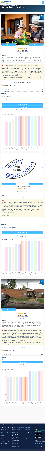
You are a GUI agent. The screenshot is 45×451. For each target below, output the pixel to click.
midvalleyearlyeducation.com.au (10, 230)
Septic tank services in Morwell (28, 433)
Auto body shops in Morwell (5, 430)
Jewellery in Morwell (15, 435)
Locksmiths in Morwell (15, 438)
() (25, 48)
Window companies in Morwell (28, 439)
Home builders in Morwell (16, 430)
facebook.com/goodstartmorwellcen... (11, 101)
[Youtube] (41, 443)
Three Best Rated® (21, 449)
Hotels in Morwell (16, 432)
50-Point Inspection (40, 9)
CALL (9, 44)
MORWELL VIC (8, 5)
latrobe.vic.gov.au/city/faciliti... (10, 359)
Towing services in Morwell (28, 436)
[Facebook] (35, 443)
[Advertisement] (22, 415)
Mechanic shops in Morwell (16, 444)
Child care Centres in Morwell (5, 433)
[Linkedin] (35, 444)
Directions (26, 51)
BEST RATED (3, 5)
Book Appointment (8, 96)
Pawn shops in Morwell (27, 430)
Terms (40, 446)
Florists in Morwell (5, 441)
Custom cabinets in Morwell (5, 436)
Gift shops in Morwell (4, 444)
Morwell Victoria (24, 427)
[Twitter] (37, 443)
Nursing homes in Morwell (16, 447)
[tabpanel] (22, 29)
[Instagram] (39, 443)
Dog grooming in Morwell (4, 439)
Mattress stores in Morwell (16, 441)
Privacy (36, 446)
